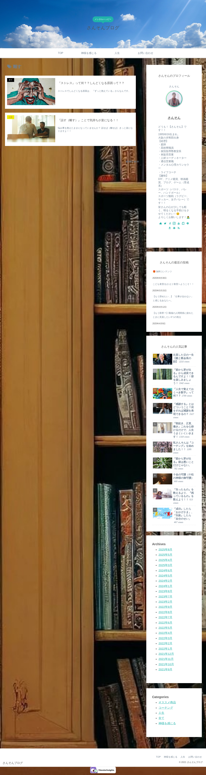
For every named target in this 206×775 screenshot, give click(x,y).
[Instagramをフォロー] (174, 224)
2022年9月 (165, 606)
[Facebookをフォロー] (170, 224)
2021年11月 (166, 659)
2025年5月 (165, 554)
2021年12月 (166, 653)
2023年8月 (165, 591)
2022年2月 (165, 643)
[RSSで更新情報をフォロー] (179, 228)
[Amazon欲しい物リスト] (170, 228)
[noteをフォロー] (183, 224)
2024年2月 (165, 580)
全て (161, 718)
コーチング (166, 707)
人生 (161, 712)
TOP (158, 757)
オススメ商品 (167, 702)
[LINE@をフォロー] (188, 224)
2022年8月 (165, 612)
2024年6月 (165, 570)
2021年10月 (166, 664)
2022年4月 (165, 633)
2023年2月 (165, 601)
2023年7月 (165, 596)
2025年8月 (165, 549)
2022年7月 (165, 617)
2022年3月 (165, 638)
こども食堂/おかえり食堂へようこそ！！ (173, 284)
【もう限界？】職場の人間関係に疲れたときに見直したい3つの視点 (173, 315)
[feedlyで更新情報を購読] (174, 228)
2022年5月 (165, 627)
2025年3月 (165, 565)
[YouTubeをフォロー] (179, 224)
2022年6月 (165, 622)
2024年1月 (165, 586)
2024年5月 (165, 575)
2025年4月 (165, 559)
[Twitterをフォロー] (165, 224)
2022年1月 (165, 648)
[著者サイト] (161, 224)
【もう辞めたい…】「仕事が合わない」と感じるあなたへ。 (173, 298)
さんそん (174, 118)
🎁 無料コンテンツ (162, 271)
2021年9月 (165, 669)
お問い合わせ (195, 757)
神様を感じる (167, 723)
